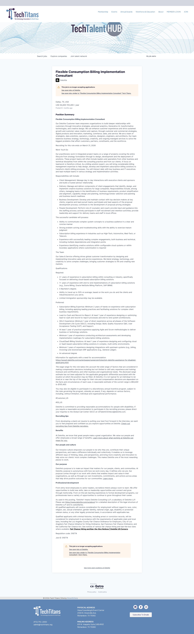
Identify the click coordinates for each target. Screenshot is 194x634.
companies (59, 56)
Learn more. (108, 478)
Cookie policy (102, 592)
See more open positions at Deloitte (97, 568)
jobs (42, 56)
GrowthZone (72, 598)
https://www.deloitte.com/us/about (80, 502)
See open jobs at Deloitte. (71, 90)
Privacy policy (91, 592)
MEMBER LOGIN (174, 12)
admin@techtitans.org (43, 624)
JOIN (186, 12)
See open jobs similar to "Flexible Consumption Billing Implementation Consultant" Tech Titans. (96, 93)
